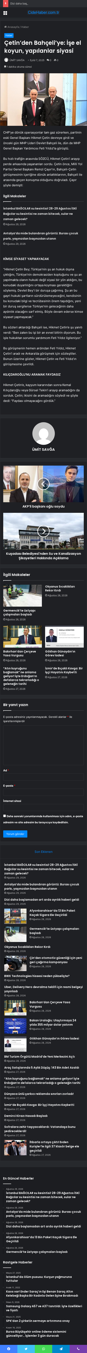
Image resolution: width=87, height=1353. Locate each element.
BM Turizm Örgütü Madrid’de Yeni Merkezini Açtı (39, 1057)
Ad (6, 770)
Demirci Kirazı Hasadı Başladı (26, 1116)
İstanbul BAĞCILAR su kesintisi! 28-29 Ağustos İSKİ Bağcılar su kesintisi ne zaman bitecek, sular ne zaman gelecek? (40, 213)
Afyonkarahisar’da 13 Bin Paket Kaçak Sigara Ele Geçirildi (52, 913)
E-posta (9, 785)
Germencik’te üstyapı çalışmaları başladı (19, 612)
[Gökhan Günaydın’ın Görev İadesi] (64, 637)
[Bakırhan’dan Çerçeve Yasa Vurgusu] (22, 637)
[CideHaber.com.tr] (43, 12)
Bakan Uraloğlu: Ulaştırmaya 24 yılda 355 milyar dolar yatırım (53, 1022)
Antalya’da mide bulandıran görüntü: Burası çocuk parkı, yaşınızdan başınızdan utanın (41, 886)
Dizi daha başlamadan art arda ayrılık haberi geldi (40, 3)
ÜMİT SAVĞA (17, 60)
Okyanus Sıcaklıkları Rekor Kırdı (60, 588)
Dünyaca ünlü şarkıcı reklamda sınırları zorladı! (39, 1094)
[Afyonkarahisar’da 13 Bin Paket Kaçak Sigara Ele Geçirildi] (15, 916)
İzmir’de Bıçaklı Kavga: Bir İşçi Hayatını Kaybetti (64, 670)
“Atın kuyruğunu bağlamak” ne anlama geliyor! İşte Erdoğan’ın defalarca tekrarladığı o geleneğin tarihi (21, 676)
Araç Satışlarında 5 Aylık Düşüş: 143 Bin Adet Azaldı (41, 1068)
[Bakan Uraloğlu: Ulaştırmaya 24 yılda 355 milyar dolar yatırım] (15, 1026)
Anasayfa (13, 27)
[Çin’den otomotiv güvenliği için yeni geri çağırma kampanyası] (15, 963)
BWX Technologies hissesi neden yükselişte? (37, 976)
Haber (25, 27)
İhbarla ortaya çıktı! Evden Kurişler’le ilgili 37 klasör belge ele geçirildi (54, 1146)
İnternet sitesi (12, 801)
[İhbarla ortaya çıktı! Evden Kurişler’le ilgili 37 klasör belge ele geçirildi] (15, 1147)
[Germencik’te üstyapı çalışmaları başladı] (22, 596)
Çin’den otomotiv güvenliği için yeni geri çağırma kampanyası (56, 960)
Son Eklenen (44, 852)
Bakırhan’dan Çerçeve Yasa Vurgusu (19, 653)
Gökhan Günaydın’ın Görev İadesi (60, 653)
